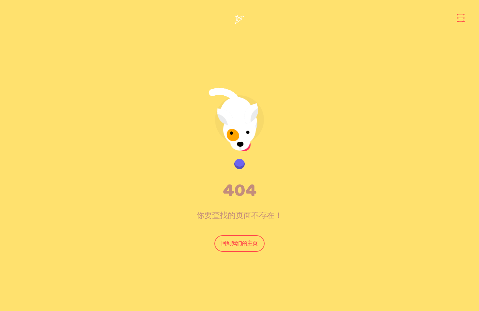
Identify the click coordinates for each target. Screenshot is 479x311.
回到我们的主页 (239, 243)
